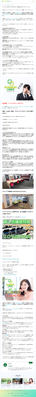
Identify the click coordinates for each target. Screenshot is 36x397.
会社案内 (12, 393)
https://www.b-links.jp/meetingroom (10, 274)
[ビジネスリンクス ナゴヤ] (7, 1)
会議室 (31, 106)
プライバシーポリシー (17, 393)
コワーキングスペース (6, 14)
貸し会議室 (4, 322)
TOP (2, 390)
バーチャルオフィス (18, 12)
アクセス (22, 393)
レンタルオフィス (8, 18)
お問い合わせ (26, 393)
